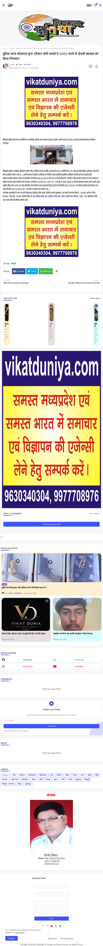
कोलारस (22, 775)
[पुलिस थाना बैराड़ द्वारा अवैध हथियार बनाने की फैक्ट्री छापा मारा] (51, 567)
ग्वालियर (59, 775)
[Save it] (90, 66)
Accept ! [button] (11, 938)
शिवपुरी (12, 48)
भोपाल (34, 779)
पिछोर (89, 775)
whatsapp (79, 659)
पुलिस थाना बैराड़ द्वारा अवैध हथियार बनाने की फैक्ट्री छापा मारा (24, 587)
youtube (79, 666)
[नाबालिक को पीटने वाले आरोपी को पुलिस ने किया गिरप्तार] (77, 614)
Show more (95, 298)
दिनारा (75, 775)
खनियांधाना (43, 775)
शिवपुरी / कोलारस (8, 784)
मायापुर (48, 779)
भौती (40, 779)
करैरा (14, 775)
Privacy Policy (66, 938)
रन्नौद (70, 779)
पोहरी (97, 775)
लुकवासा (78, 779)
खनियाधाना (32, 775)
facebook (27, 659)
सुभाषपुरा (28, 784)
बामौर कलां (14, 779)
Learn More (20, 932)
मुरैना (55, 779)
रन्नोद (63, 779)
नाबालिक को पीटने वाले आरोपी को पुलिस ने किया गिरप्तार (73, 633)
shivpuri (5, 775)
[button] (89, 5)
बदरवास (4, 779)
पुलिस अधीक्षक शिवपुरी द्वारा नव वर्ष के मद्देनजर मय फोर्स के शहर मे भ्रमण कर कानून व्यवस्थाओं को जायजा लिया (96, 325)
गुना (51, 775)
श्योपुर (19, 784)
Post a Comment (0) (51, 524)
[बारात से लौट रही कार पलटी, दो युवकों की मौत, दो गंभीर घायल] (26, 614)
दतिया (67, 775)
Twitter (33, 271)
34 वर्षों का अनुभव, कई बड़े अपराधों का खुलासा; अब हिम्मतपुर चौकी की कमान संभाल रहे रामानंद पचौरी (51, 325)
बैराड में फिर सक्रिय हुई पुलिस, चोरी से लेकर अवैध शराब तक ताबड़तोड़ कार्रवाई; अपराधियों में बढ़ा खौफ (7, 325)
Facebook (20, 271)
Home (5, 48)
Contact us (52, 938)
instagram (28, 666)
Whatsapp (47, 271)
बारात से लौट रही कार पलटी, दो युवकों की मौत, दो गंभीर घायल (23, 633)
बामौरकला (25, 779)
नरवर (82, 775)
